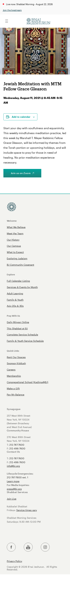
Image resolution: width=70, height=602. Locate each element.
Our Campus (14, 245)
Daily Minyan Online (18, 322)
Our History (13, 239)
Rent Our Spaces (16, 357)
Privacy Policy (14, 561)
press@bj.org (14, 488)
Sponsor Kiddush (16, 363)
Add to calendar (21, 116)
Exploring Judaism (17, 258)
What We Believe (16, 227)
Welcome (12, 220)
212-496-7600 (17, 448)
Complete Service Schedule (22, 334)
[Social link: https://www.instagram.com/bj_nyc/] (45, 547)
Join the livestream (12, 10)
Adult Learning (15, 293)
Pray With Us (13, 315)
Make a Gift (13, 388)
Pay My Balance (15, 394)
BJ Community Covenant (20, 264)
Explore (11, 274)
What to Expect (15, 252)
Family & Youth (15, 299)
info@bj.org (13, 466)
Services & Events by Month (22, 287)
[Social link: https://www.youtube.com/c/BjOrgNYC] (28, 547)
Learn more (13, 481)
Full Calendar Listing (18, 280)
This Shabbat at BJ (17, 328)
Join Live (11, 498)
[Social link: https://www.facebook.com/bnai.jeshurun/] (11, 547)
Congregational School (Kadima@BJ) (27, 382)
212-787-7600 (16, 444)
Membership (14, 375)
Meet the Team (15, 233)
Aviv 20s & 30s (15, 305)
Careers (11, 369)
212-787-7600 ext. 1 (17, 477)
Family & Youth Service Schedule (25, 340)
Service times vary (26, 510)
